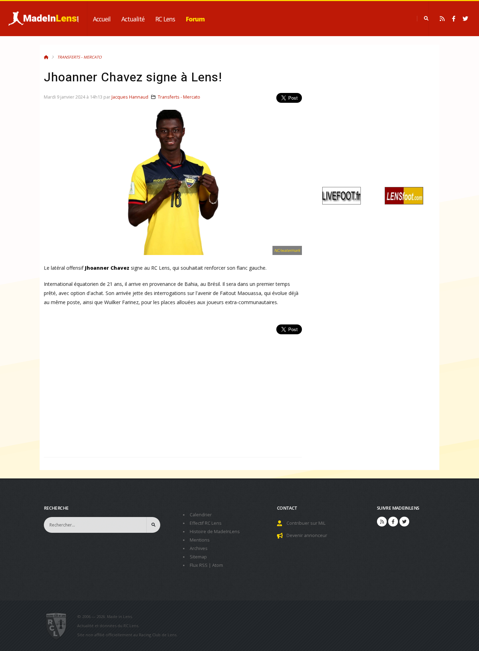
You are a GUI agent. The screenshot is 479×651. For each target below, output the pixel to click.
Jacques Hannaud (130, 97)
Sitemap (198, 557)
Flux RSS (199, 565)
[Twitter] (465, 19)
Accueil (101, 19)
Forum (195, 19)
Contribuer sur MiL (305, 523)
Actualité (132, 19)
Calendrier (201, 515)
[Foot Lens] (404, 195)
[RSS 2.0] (442, 19)
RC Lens (165, 19)
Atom (217, 565)
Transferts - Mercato (79, 57)
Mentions (200, 540)
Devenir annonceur (306, 535)
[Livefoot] (341, 195)
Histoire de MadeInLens (215, 532)
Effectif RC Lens (206, 523)
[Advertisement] (173, 392)
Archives (199, 548)
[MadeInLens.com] (59, 626)
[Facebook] (454, 19)
